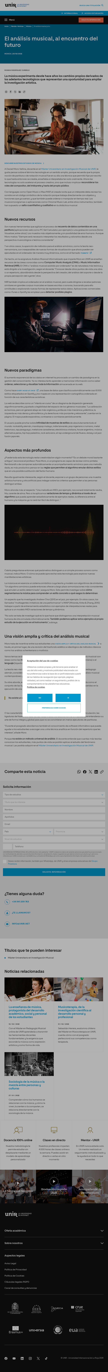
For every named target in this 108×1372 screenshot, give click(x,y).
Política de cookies (36, 687)
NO (40, 698)
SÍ (68, 698)
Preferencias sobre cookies (54, 708)
